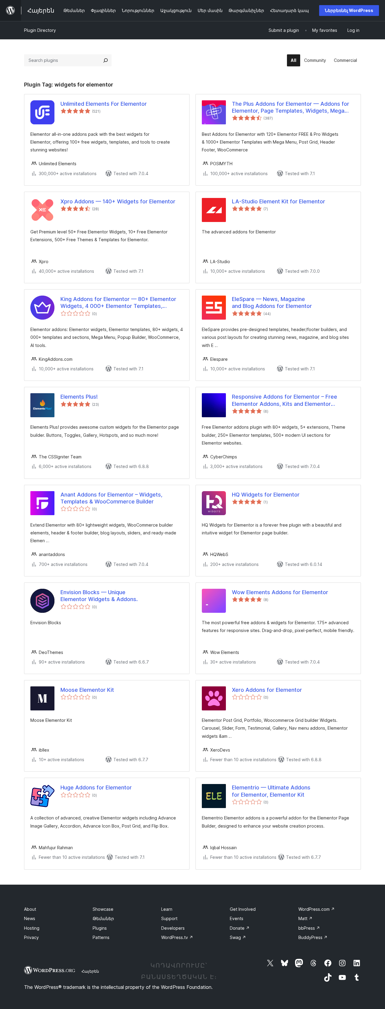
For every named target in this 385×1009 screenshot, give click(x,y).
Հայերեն (90, 971)
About (30, 909)
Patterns (101, 937)
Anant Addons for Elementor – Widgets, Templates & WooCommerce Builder (111, 498)
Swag (238, 937)
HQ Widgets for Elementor (266, 494)
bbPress (309, 928)
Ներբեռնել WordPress (349, 10)
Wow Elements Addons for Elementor (280, 592)
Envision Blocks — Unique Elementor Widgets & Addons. (99, 595)
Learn (166, 909)
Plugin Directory (40, 30)
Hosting (31, 928)
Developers (173, 928)
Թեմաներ (103, 918)
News (29, 918)
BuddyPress (313, 937)
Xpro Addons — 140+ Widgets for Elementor (117, 201)
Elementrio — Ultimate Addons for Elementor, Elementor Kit (271, 791)
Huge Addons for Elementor (96, 787)
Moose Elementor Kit (87, 690)
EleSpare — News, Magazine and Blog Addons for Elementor (272, 302)
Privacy (31, 937)
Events (236, 918)
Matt (305, 918)
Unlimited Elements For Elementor (103, 104)
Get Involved (243, 909)
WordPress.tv (177, 937)
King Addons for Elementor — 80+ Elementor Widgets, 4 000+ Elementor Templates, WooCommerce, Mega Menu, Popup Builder (118, 303)
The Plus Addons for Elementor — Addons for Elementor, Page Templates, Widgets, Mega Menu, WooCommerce (290, 107)
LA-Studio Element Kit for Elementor (278, 201)
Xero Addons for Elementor (267, 690)
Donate (240, 928)
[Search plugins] (106, 60)
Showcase (103, 909)
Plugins (100, 928)
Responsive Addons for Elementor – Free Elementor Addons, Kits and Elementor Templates (284, 400)
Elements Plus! (79, 397)
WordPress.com (316, 909)
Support (169, 918)
